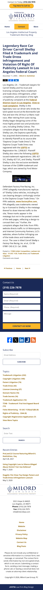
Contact (21, 26)
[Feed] (33, 340)
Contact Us (21, 542)
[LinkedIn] (21, 340)
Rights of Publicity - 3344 (15, 413)
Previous (8, 268)
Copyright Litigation (14, 378)
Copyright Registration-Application (19, 417)
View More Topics (10, 420)
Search (22, 440)
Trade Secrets (10, 396)
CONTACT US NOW (22, 326)
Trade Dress (22, 253)
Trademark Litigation (14, 375)
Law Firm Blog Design (21, 587)
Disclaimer (21, 530)
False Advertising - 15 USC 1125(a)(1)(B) (21, 409)
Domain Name (11, 393)
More (36, 26)
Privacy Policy (22, 534)
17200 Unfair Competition (20, 251)
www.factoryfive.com (26, 201)
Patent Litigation (12, 382)
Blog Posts (21, 546)
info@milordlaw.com (21, 512)
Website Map (21, 538)
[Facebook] (9, 340)
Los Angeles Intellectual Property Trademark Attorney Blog (21, 16)
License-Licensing (12, 389)
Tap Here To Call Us (21, 6)
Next (27, 268)
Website (21, 526)
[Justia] (27, 340)
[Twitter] (15, 340)
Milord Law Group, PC (29, 577)
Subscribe (21, 362)
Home (7, 26)
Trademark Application (15, 400)
